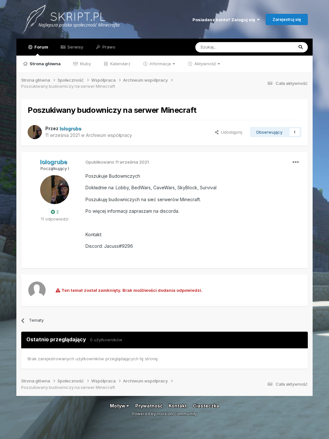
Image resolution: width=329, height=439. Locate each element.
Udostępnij (230, 132)
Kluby (85, 63)
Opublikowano (117, 162)
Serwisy (74, 46)
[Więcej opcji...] (296, 162)
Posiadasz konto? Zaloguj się (224, 19)
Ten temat (275, 47)
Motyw (118, 405)
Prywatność (149, 405)
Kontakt (178, 405)
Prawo (108, 46)
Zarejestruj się (286, 19)
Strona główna (45, 63)
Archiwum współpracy (109, 135)
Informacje (160, 63)
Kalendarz (119, 63)
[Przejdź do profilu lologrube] (35, 132)
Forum (40, 46)
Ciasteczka (206, 405)
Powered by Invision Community (164, 413)
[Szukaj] (300, 47)
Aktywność (205, 63)
